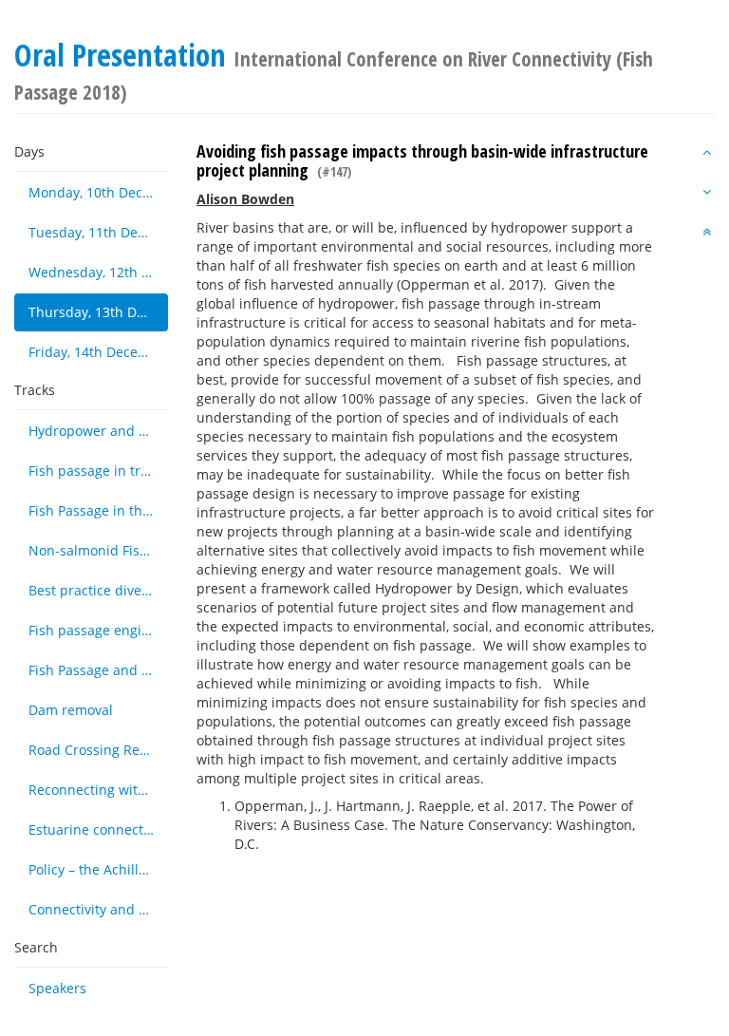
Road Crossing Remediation (98, 750)
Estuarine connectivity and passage (98, 829)
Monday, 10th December (98, 192)
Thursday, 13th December (98, 312)
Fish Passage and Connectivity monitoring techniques (98, 670)
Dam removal (70, 710)
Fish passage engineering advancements (98, 630)
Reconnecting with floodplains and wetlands (98, 790)
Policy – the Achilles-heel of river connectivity (98, 869)
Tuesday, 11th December (98, 232)
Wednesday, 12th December (98, 272)
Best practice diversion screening (98, 590)
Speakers (57, 988)
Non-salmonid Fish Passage (98, 550)
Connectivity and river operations (98, 909)
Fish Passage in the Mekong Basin (98, 510)
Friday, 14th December (98, 352)
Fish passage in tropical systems (98, 470)
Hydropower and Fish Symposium (98, 431)
